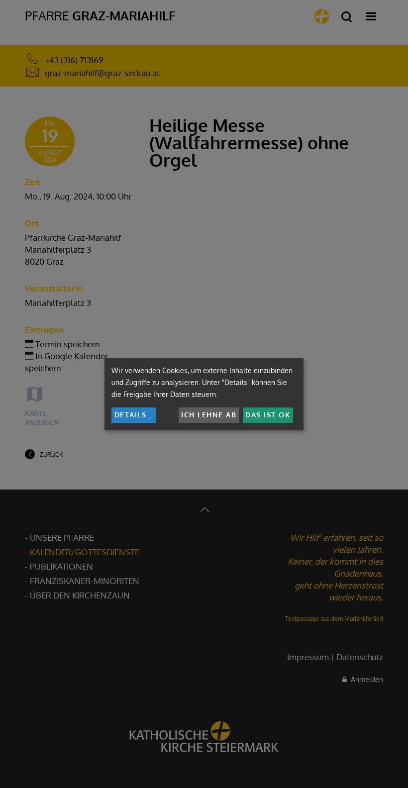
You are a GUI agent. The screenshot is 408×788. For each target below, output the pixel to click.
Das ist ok (267, 414)
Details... (133, 414)
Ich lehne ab (208, 414)
